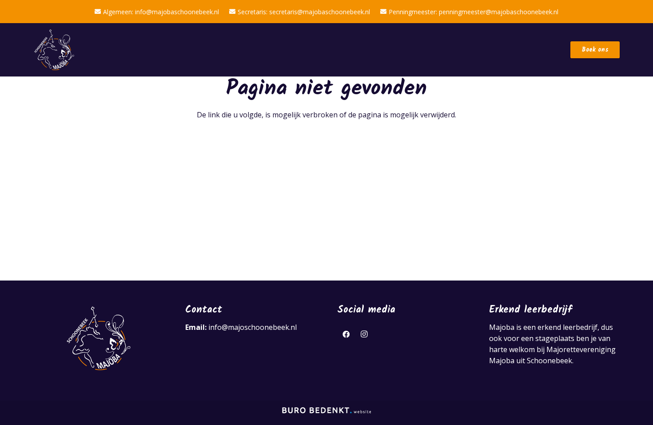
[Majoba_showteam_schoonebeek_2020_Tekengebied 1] (54, 50)
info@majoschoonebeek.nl (252, 327)
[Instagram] (364, 334)
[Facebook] (346, 334)
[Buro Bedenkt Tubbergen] (326, 412)
